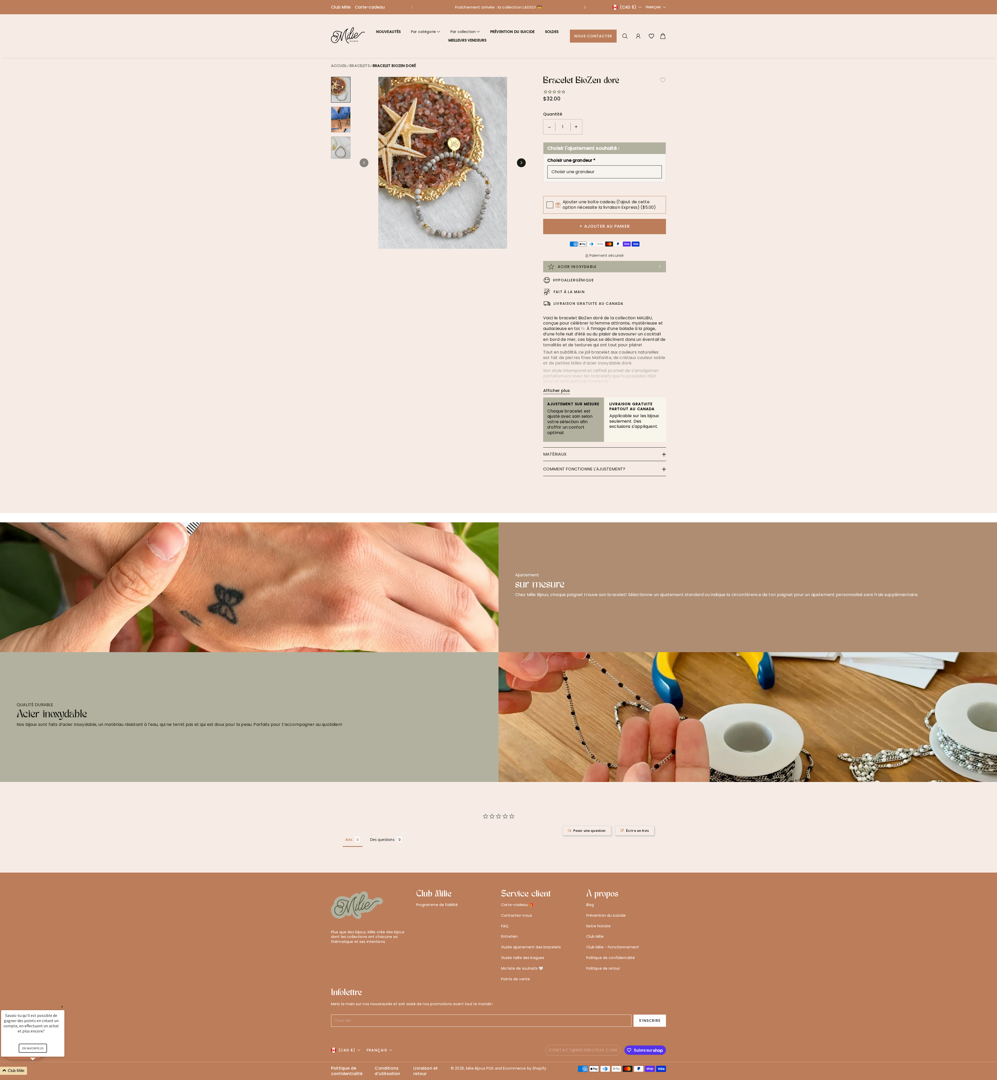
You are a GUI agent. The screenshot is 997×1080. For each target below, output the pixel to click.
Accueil (339, 65)
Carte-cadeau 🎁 (517, 904)
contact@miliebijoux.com (583, 1050)
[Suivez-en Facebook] (342, 954)
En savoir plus (32, 1048)
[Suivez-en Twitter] (333, 954)
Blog (590, 904)
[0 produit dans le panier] (663, 36)
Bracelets (359, 65)
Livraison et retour (425, 1071)
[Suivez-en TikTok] (358, 954)
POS (490, 1068)
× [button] (62, 1006)
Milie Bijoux (475, 1068)
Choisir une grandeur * (571, 160)
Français (653, 7)
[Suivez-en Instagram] (350, 954)
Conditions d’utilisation (387, 1071)
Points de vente (515, 979)
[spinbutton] (563, 127)
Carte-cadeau (370, 7)
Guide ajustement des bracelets (531, 947)
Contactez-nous (516, 915)
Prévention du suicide (512, 31)
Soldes (551, 31)
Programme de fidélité (437, 904)
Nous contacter (593, 36)
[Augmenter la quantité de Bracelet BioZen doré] (576, 127)
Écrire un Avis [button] (637, 830)
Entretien (509, 936)
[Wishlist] (651, 36)
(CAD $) (346, 1050)
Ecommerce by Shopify (524, 1068)
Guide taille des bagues (522, 957)
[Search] (625, 36)
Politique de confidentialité (346, 1071)
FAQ (504, 926)
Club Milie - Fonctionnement (612, 947)
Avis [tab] (349, 839)
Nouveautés (388, 31)
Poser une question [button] (589, 830)
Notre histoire (598, 926)
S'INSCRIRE (650, 1020)
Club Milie (341, 7)
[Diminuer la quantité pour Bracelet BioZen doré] (549, 127)
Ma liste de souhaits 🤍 (522, 968)
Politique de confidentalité (610, 957)
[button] (412, 7)
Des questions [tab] (382, 839)
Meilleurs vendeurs (467, 40)
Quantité (552, 114)
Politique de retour (603, 968)
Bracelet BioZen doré (394, 65)
